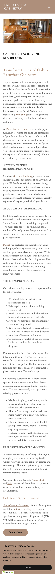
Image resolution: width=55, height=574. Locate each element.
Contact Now (16, 532)
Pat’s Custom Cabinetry (18, 129)
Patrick (6, 244)
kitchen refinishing (22, 176)
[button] (49, 6)
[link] (20, 8)
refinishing (21, 114)
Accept (27, 567)
